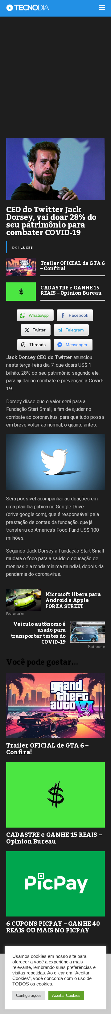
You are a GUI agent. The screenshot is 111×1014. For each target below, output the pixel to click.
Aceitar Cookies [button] (66, 995)
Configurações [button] (29, 995)
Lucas (26, 247)
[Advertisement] (55, 76)
